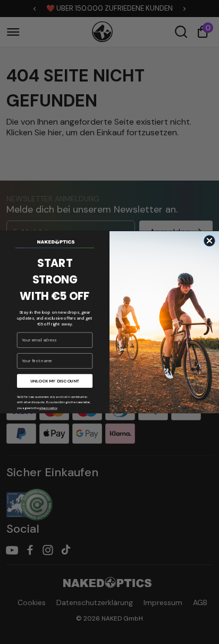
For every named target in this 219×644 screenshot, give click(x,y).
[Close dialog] (209, 240)
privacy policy (48, 408)
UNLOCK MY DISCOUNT (55, 381)
